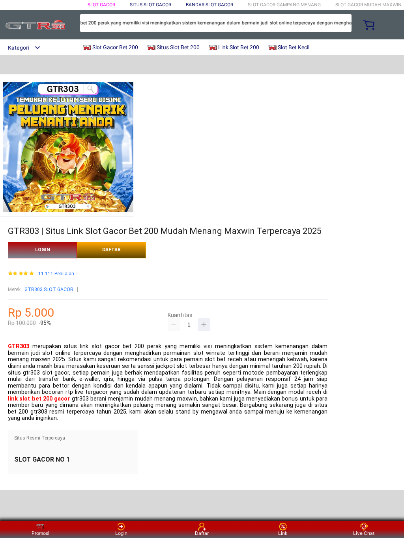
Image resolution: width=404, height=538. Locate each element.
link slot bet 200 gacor (39, 398)
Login (121, 533)
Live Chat (363, 533)
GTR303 (18, 346)
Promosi (40, 533)
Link (283, 533)
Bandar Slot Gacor (209, 4)
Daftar (202, 533)
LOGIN (42, 249)
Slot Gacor (101, 4)
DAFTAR (111, 249)
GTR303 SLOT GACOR (48, 289)
